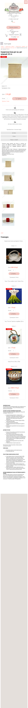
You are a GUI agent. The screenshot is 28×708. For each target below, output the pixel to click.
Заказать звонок (13, 27)
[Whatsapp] (13, 22)
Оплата (14, 136)
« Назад (2, 232)
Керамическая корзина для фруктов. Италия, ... (14, 241)
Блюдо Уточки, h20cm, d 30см (14, 361)
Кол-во (3, 98)
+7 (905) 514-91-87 (13, 19)
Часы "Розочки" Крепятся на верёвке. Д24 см (14, 321)
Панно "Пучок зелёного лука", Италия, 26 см (14, 281)
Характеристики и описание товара (14, 129)
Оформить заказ (13, 39)
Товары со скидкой (14, 139)
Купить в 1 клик (5, 101)
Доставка (14, 133)
